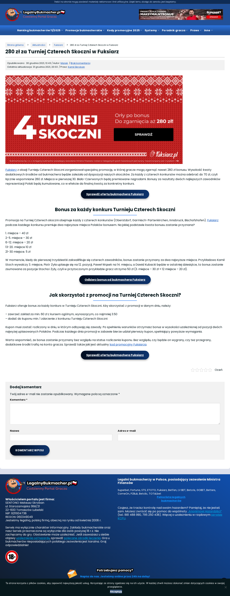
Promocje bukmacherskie (83, 30)
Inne (207, 30)
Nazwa (14, 431)
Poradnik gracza (173, 30)
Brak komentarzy (80, 63)
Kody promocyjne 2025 (123, 30)
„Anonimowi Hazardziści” (205, 511)
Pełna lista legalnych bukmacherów (171, 498)
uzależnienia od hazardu (33, 538)
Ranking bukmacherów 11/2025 (39, 30)
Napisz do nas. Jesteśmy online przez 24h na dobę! (115, 576)
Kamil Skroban (76, 67)
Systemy (151, 30)
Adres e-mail (127, 431)
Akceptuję (116, 591)
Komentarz (18, 400)
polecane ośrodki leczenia (82, 538)
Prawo (194, 30)
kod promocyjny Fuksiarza (128, 344)
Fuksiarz (11, 170)
